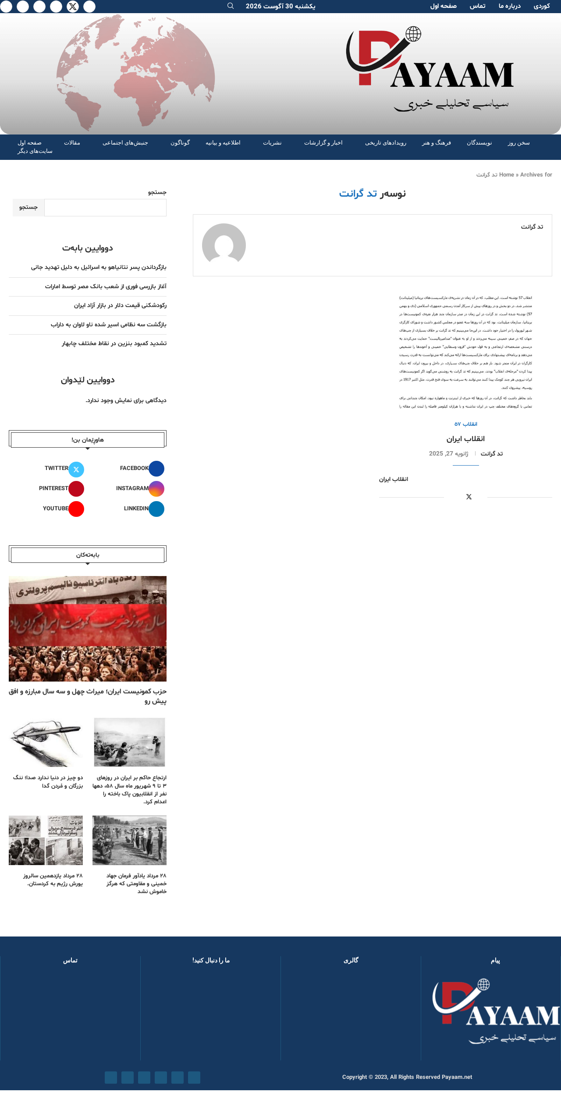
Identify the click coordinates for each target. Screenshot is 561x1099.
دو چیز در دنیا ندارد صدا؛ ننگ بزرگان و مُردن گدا (48, 782)
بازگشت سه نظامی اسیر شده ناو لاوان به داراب (109, 325)
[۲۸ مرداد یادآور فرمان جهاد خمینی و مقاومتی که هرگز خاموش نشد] (129, 840)
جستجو (157, 192)
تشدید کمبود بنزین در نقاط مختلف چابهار (114, 343)
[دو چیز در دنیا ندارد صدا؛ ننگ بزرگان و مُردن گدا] (46, 742)
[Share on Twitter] (469, 497)
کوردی (542, 6)
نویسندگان (479, 142)
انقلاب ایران (466, 439)
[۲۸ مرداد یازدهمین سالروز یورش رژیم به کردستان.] (46, 840)
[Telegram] (6, 6)
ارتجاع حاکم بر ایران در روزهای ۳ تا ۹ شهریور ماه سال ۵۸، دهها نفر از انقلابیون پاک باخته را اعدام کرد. (129, 790)
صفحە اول (443, 6)
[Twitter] (73, 6)
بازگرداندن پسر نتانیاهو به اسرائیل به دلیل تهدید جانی (99, 267)
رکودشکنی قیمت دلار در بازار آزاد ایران (120, 305)
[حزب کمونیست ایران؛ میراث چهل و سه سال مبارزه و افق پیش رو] (88, 628)
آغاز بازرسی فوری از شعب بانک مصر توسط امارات (106, 287)
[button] (301, 1016)
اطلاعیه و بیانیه (223, 142)
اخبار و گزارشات (323, 142)
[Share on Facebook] (478, 497)
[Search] (230, 7)
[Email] (23, 6)
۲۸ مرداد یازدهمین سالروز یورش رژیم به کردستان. (53, 880)
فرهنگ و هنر (436, 142)
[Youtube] (39, 6)
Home (506, 175)
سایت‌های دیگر (35, 151)
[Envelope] (111, 1077)
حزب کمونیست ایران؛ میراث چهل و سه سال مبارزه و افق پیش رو (88, 696)
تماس (478, 6)
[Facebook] (89, 6)
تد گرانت (532, 227)
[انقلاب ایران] (465, 351)
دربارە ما (510, 6)
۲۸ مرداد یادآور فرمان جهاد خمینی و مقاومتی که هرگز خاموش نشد (137, 884)
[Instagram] (56, 6)
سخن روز (519, 142)
